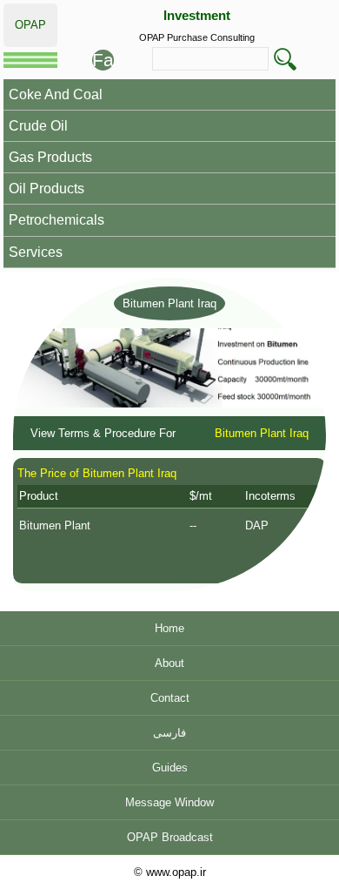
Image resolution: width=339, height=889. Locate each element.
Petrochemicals (56, 219)
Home (169, 628)
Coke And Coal (56, 94)
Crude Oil (38, 125)
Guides (170, 767)
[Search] (285, 59)
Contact (169, 697)
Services (36, 252)
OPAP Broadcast (170, 837)
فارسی (169, 732)
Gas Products (50, 157)
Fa (103, 60)
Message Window (169, 802)
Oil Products (46, 188)
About (169, 663)
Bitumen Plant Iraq (169, 303)
